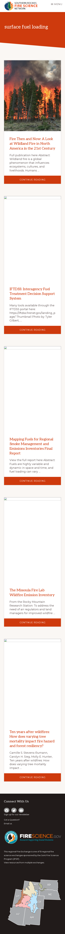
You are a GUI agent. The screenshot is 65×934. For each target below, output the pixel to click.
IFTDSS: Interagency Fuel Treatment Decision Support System (32, 294)
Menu (58, 4)
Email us (8, 823)
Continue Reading (39, 181)
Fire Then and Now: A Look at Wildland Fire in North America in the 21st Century (32, 143)
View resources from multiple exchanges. (24, 862)
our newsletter (22, 814)
